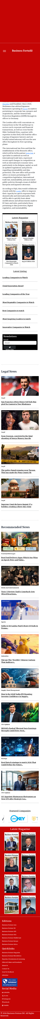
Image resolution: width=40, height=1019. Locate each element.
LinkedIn (6, 992)
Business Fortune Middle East (11, 938)
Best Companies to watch (13, 311)
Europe (25, 109)
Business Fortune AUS (9, 931)
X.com (6, 995)
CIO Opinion (5, 724)
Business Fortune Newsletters (11, 956)
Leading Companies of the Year (16, 294)
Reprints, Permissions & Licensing (13, 959)
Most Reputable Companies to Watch (18, 302)
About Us (5, 965)
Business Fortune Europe (10, 941)
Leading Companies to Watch (15, 278)
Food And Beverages (8, 553)
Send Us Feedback (8, 972)
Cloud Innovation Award (12, 286)
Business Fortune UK (8, 928)
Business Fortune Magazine (11, 952)
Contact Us (5, 968)
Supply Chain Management (10, 690)
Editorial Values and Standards (12, 962)
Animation (4, 656)
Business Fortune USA (9, 934)
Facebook (6, 1002)
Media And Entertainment (10, 588)
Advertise (5, 975)
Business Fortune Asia (9, 925)
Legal (3, 398)
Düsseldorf (6, 104)
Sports (3, 622)
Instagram (6, 999)
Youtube (6, 1005)
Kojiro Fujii (29, 153)
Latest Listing (20, 271)
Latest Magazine (20, 218)
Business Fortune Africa (9, 944)
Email (5, 340)
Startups (4, 758)
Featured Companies (20, 811)
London (18, 191)
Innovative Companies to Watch (16, 327)
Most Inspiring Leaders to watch (16, 319)
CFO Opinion (5, 792)
